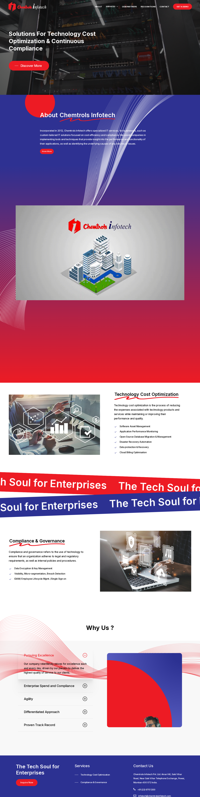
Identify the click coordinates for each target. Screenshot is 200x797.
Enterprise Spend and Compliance (49, 686)
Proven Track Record (39, 725)
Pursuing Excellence (39, 655)
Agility (28, 699)
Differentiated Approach (42, 712)
